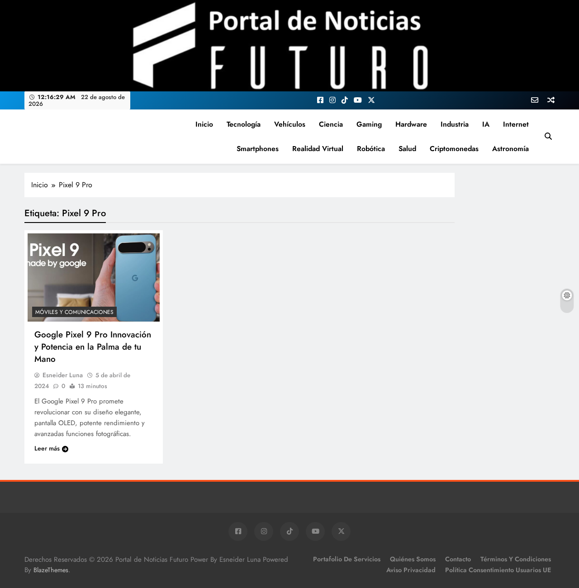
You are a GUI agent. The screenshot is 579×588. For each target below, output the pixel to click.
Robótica (371, 148)
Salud (407, 148)
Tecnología (244, 124)
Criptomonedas (454, 148)
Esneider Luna (63, 374)
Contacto (458, 559)
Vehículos (289, 124)
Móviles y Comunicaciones (74, 312)
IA (485, 124)
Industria (455, 124)
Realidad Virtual (317, 148)
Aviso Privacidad (411, 569)
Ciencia (331, 124)
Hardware (411, 124)
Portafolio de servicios (346, 559)
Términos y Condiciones (515, 559)
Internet (516, 124)
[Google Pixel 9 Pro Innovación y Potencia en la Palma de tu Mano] (94, 277)
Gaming (369, 124)
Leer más (47, 448)
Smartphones (258, 148)
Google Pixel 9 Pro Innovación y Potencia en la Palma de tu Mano (92, 346)
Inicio (204, 124)
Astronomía (510, 148)
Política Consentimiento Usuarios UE (498, 569)
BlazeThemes (50, 569)
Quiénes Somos (413, 559)
